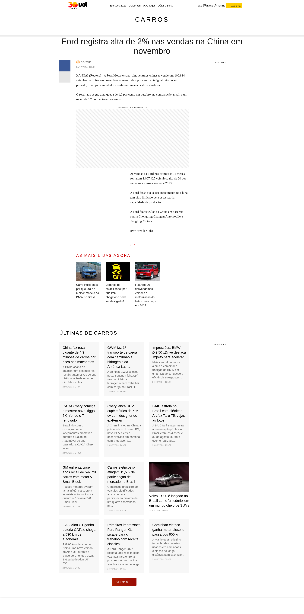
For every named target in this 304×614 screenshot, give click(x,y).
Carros (152, 19)
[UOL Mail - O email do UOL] (208, 6)
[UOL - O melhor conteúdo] (78, 6)
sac (200, 6)
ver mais (122, 582)
